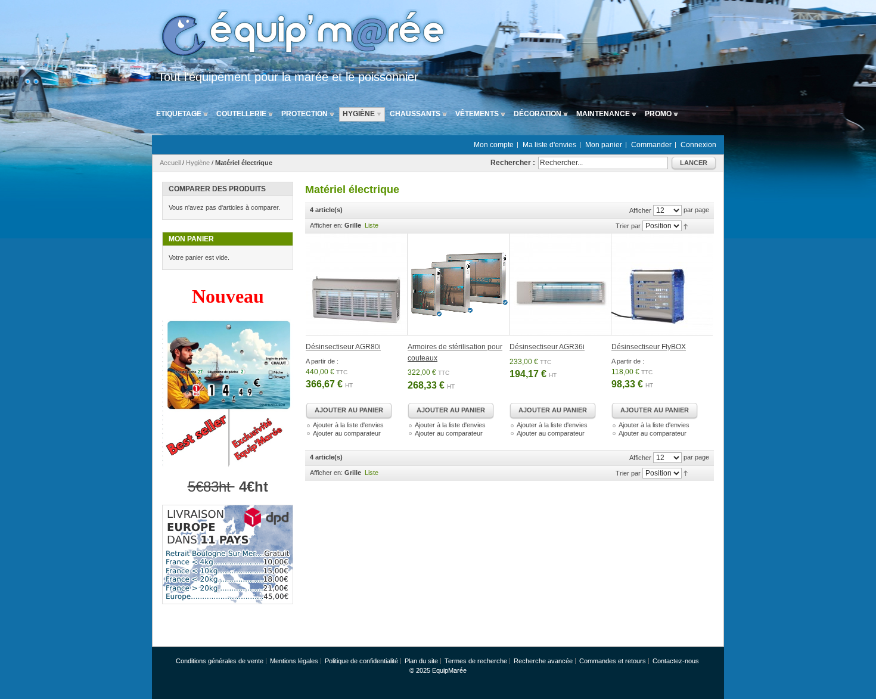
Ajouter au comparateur (347, 433)
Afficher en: (326, 225)
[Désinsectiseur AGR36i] (560, 284)
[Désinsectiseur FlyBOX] (662, 284)
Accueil (170, 162)
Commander (651, 145)
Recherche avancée (543, 660)
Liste (371, 225)
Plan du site (421, 660)
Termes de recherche (476, 660)
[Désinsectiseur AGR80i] (357, 284)
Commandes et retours (612, 660)
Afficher (640, 210)
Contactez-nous (676, 660)
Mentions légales (294, 660)
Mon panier (603, 145)
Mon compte (494, 145)
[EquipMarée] (301, 35)
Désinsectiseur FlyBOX (648, 347)
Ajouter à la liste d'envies (348, 424)
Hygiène (198, 162)
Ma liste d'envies (549, 145)
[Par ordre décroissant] (686, 225)
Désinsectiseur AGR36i (547, 347)
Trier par (628, 225)
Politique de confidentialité (361, 660)
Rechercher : (512, 163)
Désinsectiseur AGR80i (343, 347)
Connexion (698, 145)
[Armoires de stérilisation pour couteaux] (459, 284)
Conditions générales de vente (219, 660)
